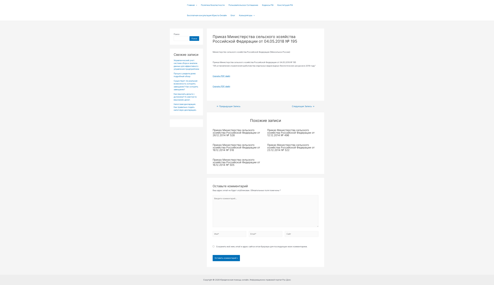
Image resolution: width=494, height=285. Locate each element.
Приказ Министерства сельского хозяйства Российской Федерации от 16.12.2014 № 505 (236, 162)
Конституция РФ (285, 5)
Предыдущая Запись (228, 106)
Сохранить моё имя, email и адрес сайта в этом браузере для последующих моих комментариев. (261, 246)
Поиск (176, 34)
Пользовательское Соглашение (243, 5)
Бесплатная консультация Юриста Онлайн (207, 15)
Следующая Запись (303, 106)
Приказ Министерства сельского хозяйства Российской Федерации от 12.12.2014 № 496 (291, 133)
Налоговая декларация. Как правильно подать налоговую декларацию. (185, 107)
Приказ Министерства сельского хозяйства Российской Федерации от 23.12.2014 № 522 (291, 147)
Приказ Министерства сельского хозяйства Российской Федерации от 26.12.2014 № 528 (236, 133)
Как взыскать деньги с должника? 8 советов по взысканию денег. (185, 97)
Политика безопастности (213, 5)
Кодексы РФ (268, 5)
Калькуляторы (245, 15)
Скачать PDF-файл (221, 76)
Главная (191, 5)
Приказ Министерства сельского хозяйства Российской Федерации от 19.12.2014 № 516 (236, 147)
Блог (233, 15)
